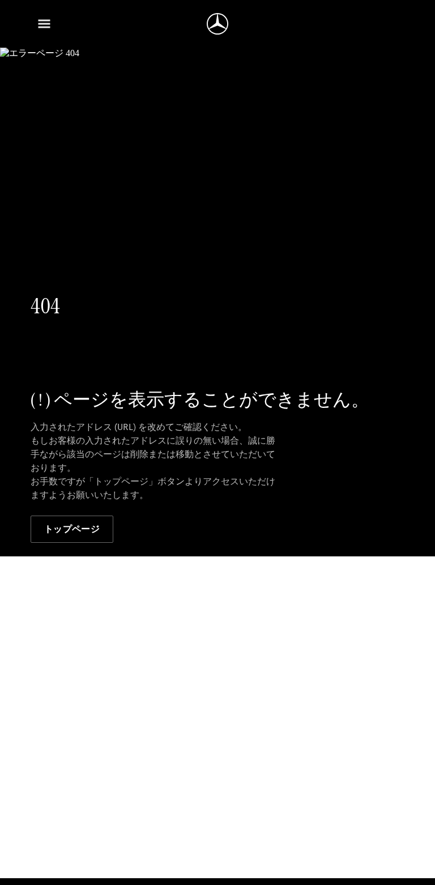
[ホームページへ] (217, 24)
